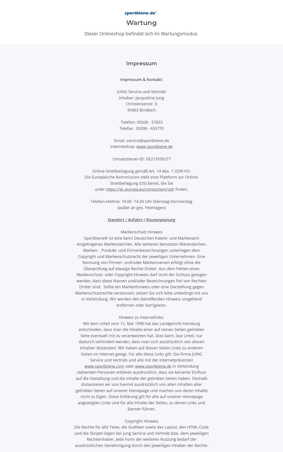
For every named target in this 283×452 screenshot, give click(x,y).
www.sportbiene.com (104, 366)
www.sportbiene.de (154, 146)
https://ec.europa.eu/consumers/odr (140, 189)
